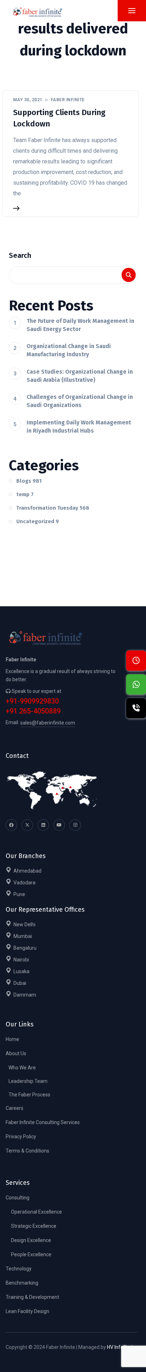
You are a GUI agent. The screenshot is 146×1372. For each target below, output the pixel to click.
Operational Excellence (36, 1212)
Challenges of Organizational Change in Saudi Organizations (80, 401)
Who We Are (22, 1067)
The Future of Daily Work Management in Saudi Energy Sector (80, 325)
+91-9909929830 (32, 701)
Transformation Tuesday (52, 508)
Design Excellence (31, 1240)
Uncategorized (37, 521)
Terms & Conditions (27, 1151)
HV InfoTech (120, 1347)
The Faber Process (29, 1094)
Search (20, 255)
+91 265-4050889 (33, 711)
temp (25, 494)
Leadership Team (28, 1081)
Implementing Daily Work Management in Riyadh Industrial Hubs (79, 426)
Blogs (29, 481)
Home (12, 1039)
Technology (19, 1268)
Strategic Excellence (33, 1226)
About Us (16, 1053)
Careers (14, 1108)
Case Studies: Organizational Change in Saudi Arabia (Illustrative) (80, 375)
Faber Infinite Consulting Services (43, 1122)
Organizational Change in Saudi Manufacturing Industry (69, 350)
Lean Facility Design (27, 1311)
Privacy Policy (21, 1136)
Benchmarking (22, 1283)
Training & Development (32, 1297)
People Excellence (31, 1254)
